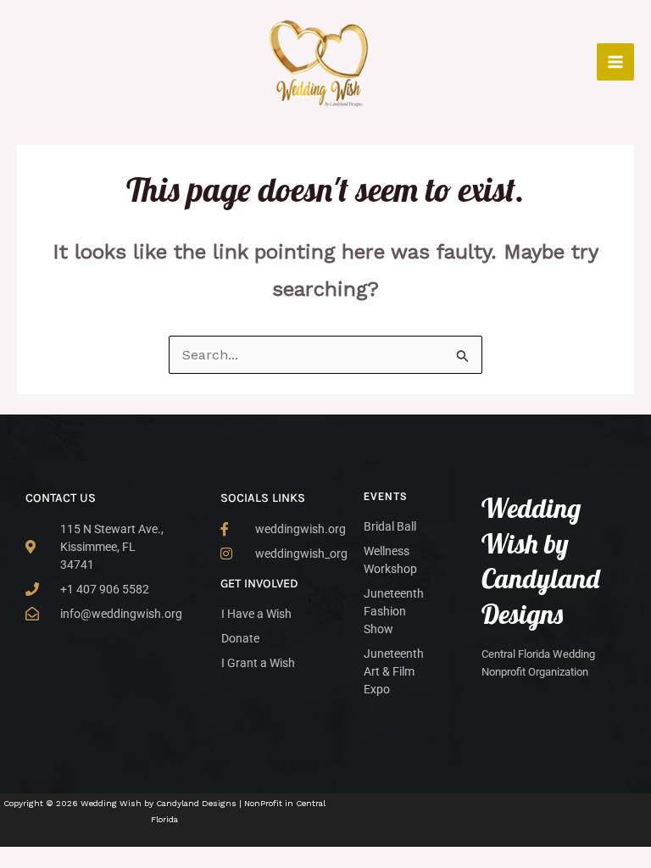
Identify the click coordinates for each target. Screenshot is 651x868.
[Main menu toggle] (615, 62)
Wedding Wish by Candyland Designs (540, 561)
